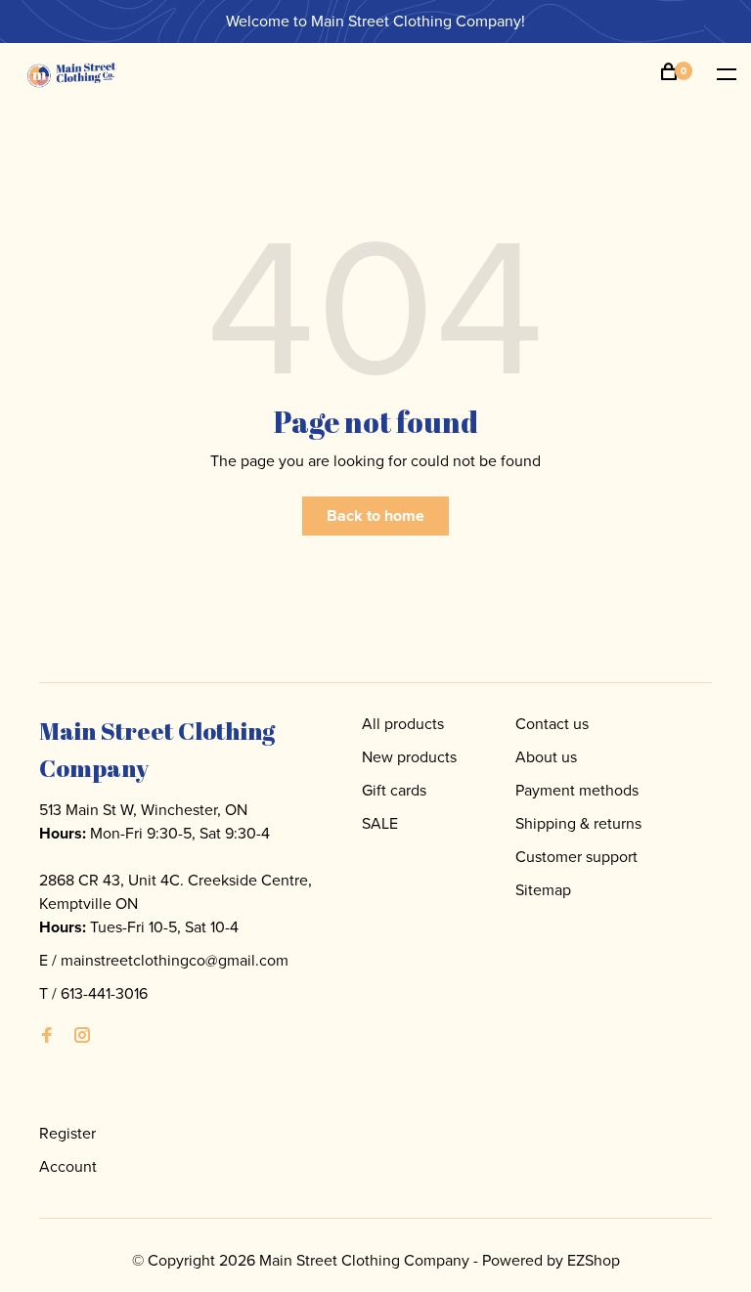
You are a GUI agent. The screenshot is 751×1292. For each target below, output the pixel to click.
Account (68, 1166)
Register (67, 1133)
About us (546, 757)
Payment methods (577, 790)
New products (409, 757)
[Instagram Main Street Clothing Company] (82, 1036)
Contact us (552, 723)
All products (403, 723)
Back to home (375, 515)
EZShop (593, 1260)
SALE (380, 823)
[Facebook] (47, 1036)
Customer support (576, 856)
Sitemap (543, 890)
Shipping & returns (578, 823)
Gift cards (394, 790)
